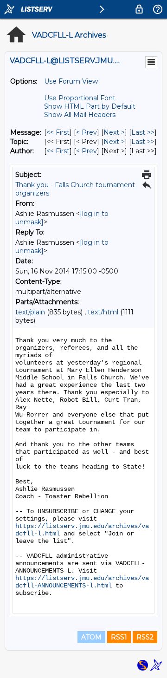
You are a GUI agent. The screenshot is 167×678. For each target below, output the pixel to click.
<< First (58, 132)
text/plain (30, 312)
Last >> (142, 132)
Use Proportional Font (80, 98)
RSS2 (145, 637)
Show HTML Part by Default (89, 106)
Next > (114, 132)
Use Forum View (71, 81)
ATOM (91, 637)
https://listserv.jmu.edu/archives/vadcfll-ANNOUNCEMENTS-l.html (82, 581)
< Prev (86, 132)
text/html (103, 312)
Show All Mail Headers (80, 115)
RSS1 (119, 637)
